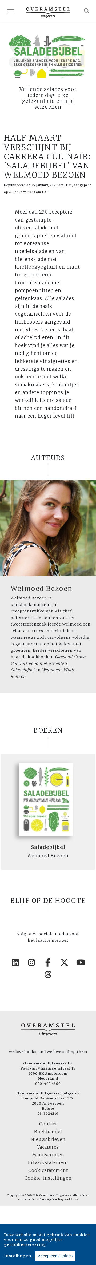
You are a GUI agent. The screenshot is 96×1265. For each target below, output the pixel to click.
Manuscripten (48, 1154)
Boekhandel (48, 1131)
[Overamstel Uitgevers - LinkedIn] (15, 962)
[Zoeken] (87, 10)
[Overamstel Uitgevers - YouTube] (81, 962)
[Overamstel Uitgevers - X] (64, 962)
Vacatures (48, 1147)
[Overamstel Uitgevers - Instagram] (32, 962)
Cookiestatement (48, 1170)
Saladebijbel (48, 847)
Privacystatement (48, 1162)
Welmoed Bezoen (42, 588)
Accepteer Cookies (55, 1256)
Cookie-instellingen (48, 1178)
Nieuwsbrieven (48, 1139)
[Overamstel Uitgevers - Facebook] (48, 962)
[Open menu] (10, 11)
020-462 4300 (48, 1083)
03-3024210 (48, 1113)
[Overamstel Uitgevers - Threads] (48, 974)
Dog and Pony (68, 1199)
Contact (48, 1123)
